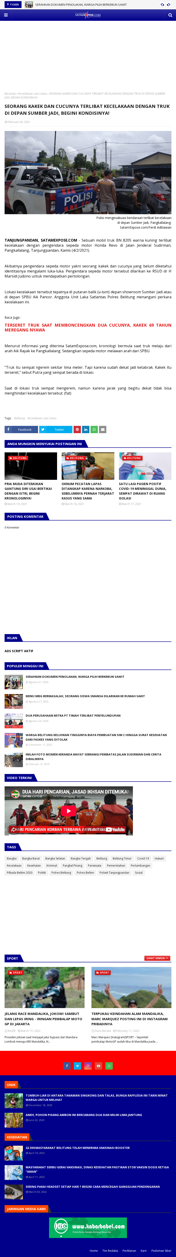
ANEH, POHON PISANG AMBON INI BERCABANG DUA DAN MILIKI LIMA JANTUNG (84, 1115)
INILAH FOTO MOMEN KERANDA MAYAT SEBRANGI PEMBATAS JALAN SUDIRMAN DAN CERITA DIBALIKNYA (93, 756)
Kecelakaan (14, 865)
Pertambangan (140, 865)
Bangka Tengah (81, 858)
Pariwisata (94, 865)
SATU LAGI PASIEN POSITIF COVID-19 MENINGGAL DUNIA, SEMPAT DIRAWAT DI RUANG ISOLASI (142, 491)
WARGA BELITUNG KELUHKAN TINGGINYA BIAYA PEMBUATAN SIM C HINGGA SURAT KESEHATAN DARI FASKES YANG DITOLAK (96, 737)
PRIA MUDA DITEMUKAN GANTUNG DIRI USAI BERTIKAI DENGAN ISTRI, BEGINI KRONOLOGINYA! (28, 491)
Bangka (11, 858)
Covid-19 (143, 858)
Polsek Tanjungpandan (114, 873)
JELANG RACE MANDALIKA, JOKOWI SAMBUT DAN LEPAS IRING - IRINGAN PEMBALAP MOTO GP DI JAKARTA (43, 1018)
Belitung (19, 418)
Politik (42, 873)
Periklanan (129, 1251)
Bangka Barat (31, 858)
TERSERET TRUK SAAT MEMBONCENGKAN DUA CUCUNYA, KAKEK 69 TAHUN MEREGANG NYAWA (88, 327)
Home (94, 1251)
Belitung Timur (122, 858)
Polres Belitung (61, 873)
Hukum (159, 858)
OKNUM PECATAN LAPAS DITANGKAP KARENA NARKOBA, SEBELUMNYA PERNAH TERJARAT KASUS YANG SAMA (88, 491)
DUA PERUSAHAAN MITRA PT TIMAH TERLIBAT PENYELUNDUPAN (73, 715)
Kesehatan (34, 865)
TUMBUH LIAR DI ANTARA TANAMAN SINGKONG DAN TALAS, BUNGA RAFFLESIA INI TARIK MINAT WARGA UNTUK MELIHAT (97, 1097)
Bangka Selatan (55, 858)
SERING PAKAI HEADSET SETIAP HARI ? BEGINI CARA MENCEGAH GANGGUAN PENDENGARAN (93, 1187)
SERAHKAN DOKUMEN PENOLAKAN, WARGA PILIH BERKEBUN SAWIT (81, 5)
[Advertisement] (88, 53)
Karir (144, 1251)
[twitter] (77, 1066)
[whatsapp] (109, 1066)
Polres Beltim (85, 873)
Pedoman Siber (161, 1251)
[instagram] (88, 1066)
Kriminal (52, 865)
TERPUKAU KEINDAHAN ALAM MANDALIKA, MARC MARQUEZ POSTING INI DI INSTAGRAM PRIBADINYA (129, 1018)
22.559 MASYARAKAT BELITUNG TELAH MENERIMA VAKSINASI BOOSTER (78, 1148)
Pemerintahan (116, 865)
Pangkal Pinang (72, 865)
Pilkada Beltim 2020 (19, 873)
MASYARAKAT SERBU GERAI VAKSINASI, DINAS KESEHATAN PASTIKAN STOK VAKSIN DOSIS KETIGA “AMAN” (97, 1169)
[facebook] (67, 1066)
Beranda (10, 94)
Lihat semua (156, 958)
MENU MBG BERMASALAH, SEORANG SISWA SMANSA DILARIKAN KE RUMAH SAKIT (85, 696)
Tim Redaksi (110, 1251)
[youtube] (98, 1066)
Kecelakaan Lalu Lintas (32, 94)
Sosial (139, 873)
